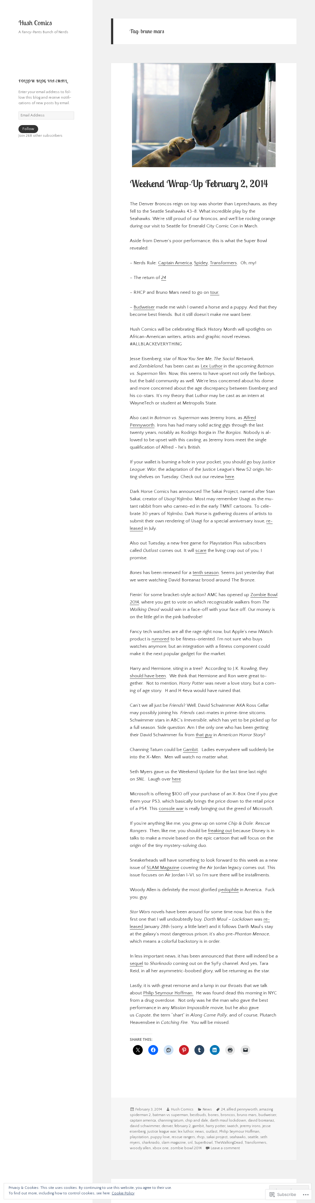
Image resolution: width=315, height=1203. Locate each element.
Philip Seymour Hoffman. (168, 993)
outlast (211, 1132)
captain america (143, 1120)
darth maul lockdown (228, 1120)
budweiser (267, 1115)
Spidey (201, 262)
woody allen (140, 1148)
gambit (198, 1126)
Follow (28, 129)
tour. (214, 292)
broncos (228, 1115)
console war (171, 808)
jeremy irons (250, 1126)
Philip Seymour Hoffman (239, 1132)
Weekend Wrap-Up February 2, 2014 (199, 184)
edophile (230, 889)
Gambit (190, 749)
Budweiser (144, 307)
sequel (136, 963)
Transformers (223, 262)
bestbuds (198, 1115)
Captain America (175, 262)
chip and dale (196, 1120)
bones (213, 1115)
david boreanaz (261, 1120)
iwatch (232, 1126)
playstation (139, 1137)
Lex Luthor (211, 366)
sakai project (217, 1137)
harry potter (215, 1126)
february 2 (182, 1126)
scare (200, 550)
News (207, 1109)
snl (190, 1143)
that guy (204, 734)
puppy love (160, 1137)
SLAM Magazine (163, 867)
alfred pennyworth (242, 1109)
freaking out (220, 830)
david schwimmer (145, 1126)
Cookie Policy (123, 1193)
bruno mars (247, 1115)
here (229, 476)
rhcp (201, 1137)
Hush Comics (35, 22)
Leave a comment (225, 1148)
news (199, 1132)
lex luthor (185, 1132)
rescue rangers (183, 1137)
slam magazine (173, 1143)
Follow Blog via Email (42, 81)
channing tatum (170, 1120)
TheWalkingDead (228, 1143)
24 (223, 1109)
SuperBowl (203, 1143)
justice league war (161, 1132)
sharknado (151, 1143)
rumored (160, 639)
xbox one (161, 1148)
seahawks (237, 1137)
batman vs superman (170, 1115)
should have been (148, 675)
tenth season (206, 572)
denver (167, 1126)
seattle (253, 1137)
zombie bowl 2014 (185, 1148)
